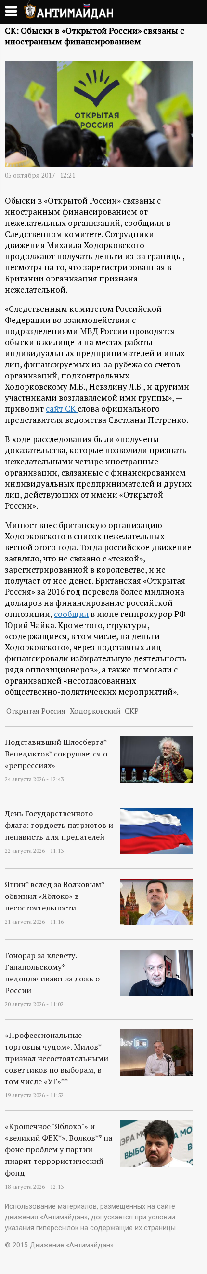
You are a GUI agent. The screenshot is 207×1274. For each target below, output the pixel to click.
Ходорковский (95, 710)
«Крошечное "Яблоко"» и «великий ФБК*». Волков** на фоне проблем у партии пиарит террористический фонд (58, 1149)
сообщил (71, 613)
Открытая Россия (35, 710)
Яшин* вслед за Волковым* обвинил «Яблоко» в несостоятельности (54, 896)
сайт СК (62, 408)
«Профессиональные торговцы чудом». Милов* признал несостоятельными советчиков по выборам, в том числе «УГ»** (56, 1058)
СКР (132, 710)
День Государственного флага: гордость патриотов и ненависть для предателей (59, 825)
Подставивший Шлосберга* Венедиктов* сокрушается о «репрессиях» (56, 753)
